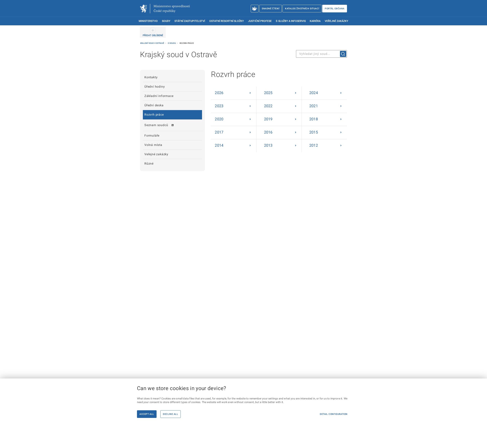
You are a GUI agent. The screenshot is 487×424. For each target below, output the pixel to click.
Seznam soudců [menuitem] (156, 125)
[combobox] (321, 54)
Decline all (170, 414)
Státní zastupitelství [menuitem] (189, 21)
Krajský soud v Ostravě (152, 43)
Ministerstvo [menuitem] (148, 21)
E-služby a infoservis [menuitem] (291, 21)
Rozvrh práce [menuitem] (154, 114)
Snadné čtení (270, 8)
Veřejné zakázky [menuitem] (336, 21)
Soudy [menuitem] (166, 21)
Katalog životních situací (302, 8)
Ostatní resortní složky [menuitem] (226, 21)
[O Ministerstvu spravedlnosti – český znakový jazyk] (255, 8)
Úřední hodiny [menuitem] (154, 86)
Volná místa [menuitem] (153, 145)
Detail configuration (334, 414)
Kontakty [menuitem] (151, 77)
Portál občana (335, 8)
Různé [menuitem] (149, 163)
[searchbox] (321, 54)
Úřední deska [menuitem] (154, 105)
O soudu (172, 43)
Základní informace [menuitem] (158, 96)
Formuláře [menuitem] (151, 135)
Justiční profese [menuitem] (260, 21)
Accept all (146, 414)
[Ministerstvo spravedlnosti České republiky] (165, 8)
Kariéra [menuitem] (315, 21)
